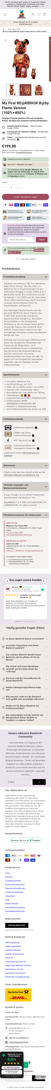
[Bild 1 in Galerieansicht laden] (12, 90)
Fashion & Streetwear (14, 954)
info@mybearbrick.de (34, 550)
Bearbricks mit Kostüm (15, 973)
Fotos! (41, 240)
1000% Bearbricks (13, 946)
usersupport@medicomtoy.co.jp (19, 535)
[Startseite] (3, 29)
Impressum (10, 896)
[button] (5, 14)
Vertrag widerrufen (16, 925)
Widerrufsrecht (11, 904)
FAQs (7, 873)
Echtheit (9, 877)
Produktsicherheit (13, 881)
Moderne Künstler (13, 950)
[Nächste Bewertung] (44, 581)
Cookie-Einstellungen (14, 892)
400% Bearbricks (14, 29)
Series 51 (9, 958)
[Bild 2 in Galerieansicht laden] (25, 90)
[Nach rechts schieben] (48, 91)
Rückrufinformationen (15, 885)
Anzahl (4, 182)
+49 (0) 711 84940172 (15, 550)
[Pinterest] (29, 1063)
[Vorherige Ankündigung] (5, 23)
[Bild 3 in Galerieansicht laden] (38, 90)
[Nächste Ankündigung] (46, 23)
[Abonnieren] (39, 782)
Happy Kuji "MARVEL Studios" (18, 965)
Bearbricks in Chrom (14, 969)
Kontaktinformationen (15, 911)
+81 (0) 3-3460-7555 (14, 532)
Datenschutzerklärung (15, 888)
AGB (7, 900)
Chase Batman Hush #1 (15, 962)
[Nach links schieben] (3, 91)
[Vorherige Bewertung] (7, 581)
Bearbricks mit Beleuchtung (17, 977)
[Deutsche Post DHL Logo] (25, 994)
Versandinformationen (24, 152)
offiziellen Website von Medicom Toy (21, 475)
